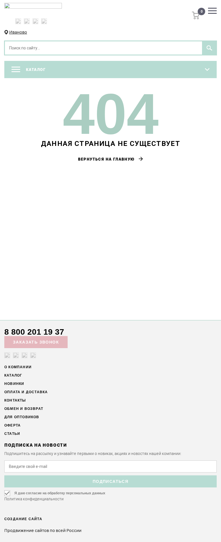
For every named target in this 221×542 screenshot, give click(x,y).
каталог (13, 375)
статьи (12, 434)
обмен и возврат (23, 409)
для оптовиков (21, 417)
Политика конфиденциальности (34, 499)
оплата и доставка (26, 392)
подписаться (110, 481)
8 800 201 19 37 (34, 331)
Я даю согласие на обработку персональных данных (59, 493)
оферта (12, 425)
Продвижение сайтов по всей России (42, 530)
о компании (18, 367)
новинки (14, 384)
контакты (15, 400)
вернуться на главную (110, 159)
